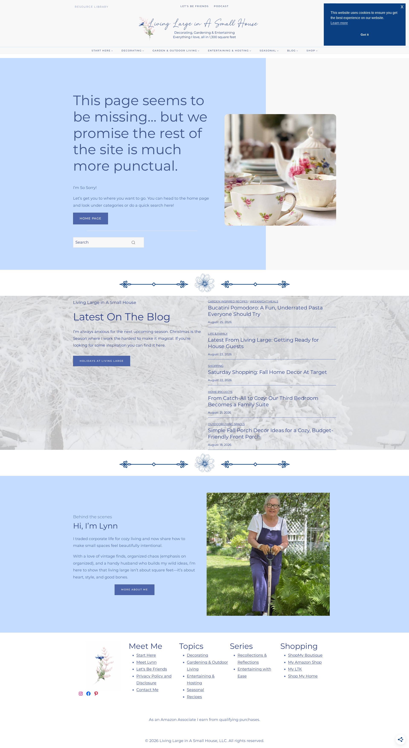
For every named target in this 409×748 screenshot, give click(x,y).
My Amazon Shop (305, 662)
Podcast (221, 6)
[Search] (133, 242)
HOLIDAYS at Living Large (102, 360)
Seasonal (195, 689)
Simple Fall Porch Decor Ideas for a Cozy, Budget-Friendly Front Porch (270, 433)
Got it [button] (365, 34)
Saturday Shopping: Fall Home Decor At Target (267, 372)
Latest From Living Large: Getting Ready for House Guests (263, 343)
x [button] (402, 6)
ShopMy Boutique (305, 655)
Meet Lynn (146, 662)
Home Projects (220, 392)
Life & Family (218, 333)
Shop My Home (303, 676)
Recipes (194, 696)
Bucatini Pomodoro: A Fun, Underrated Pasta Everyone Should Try (265, 311)
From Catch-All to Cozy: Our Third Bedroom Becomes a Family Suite (263, 401)
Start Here (146, 655)
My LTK (295, 669)
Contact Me (147, 689)
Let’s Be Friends (194, 6)
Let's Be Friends (151, 669)
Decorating (197, 655)
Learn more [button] (339, 23)
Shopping (215, 365)
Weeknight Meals (264, 301)
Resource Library (92, 6)
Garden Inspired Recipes (228, 301)
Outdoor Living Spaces (226, 424)
